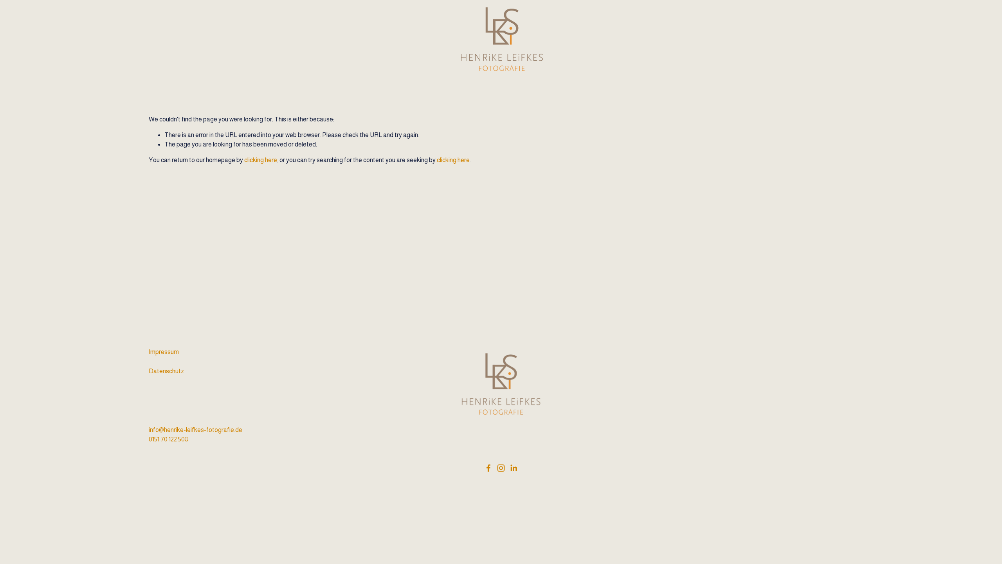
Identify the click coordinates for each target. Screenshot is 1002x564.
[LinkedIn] (513, 468)
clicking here (260, 160)
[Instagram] (501, 468)
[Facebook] (488, 468)
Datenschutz (166, 371)
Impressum (164, 352)
